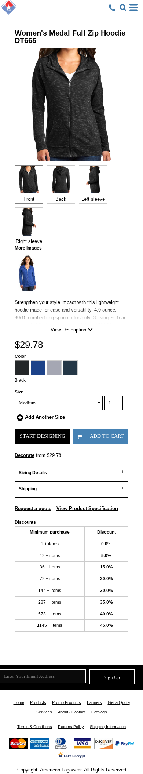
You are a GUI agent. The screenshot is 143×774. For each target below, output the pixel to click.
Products (38, 702)
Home (19, 702)
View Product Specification (87, 508)
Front (28, 199)
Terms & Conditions (34, 726)
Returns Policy (71, 726)
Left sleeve (93, 199)
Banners (94, 702)
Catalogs (99, 712)
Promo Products (66, 702)
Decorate (24, 455)
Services (44, 712)
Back (60, 199)
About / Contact (71, 712)
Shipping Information (108, 726)
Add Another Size (45, 417)
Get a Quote (119, 702)
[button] (122, 7)
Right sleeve (29, 241)
